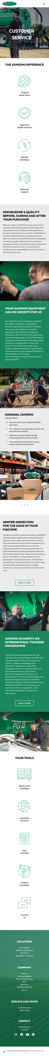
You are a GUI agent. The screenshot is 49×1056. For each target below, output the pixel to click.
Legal (42, 1051)
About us (24, 974)
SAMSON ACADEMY (24, 987)
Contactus (24, 916)
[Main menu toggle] (44, 3)
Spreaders (25, 953)
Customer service (24, 1008)
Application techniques (24, 956)
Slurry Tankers (24, 948)
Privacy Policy (34, 1051)
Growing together (24, 976)
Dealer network (24, 1027)
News (24, 982)
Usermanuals (24, 851)
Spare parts (24, 1010)
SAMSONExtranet (24, 819)
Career (24, 990)
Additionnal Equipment (24, 950)
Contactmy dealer (24, 884)
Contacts (24, 1030)
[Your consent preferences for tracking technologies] (4, 1052)
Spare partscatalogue (24, 787)
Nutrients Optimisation (24, 979)
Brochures (24, 984)
